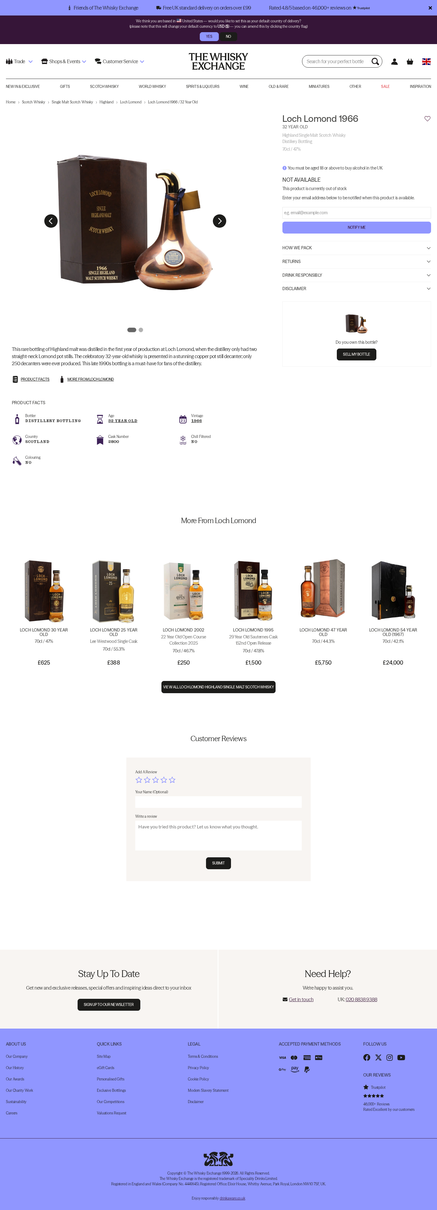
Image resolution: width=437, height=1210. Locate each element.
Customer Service (120, 61)
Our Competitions (110, 1101)
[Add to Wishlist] (427, 119)
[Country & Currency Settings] (426, 61)
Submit (218, 863)
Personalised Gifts (110, 1079)
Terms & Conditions (203, 1056)
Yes (209, 36)
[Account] (394, 61)
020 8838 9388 (361, 999)
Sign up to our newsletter (109, 1004)
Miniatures (319, 86)
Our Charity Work (19, 1090)
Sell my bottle (356, 354)
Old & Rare (279, 86)
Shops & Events (64, 61)
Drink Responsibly (302, 275)
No (228, 36)
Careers (11, 1113)
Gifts (65, 86)
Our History (15, 1068)
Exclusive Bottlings (111, 1090)
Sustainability (16, 1101)
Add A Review (146, 772)
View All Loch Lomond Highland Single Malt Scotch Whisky (218, 687)
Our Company (17, 1056)
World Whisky (152, 86)
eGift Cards (105, 1068)
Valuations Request (111, 1113)
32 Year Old (122, 420)
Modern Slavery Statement (208, 1090)
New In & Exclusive (23, 86)
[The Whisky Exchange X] (378, 1057)
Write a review (146, 816)
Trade (19, 61)
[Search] (376, 61)
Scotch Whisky (104, 86)
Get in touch (301, 999)
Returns (291, 262)
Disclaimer (294, 289)
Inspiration (420, 86)
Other (355, 86)
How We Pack (297, 248)
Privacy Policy (198, 1068)
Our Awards (15, 1079)
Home (10, 102)
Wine (244, 86)
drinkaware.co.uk (232, 1198)
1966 (196, 420)
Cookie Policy (198, 1079)
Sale (385, 86)
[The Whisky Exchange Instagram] (389, 1057)
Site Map (104, 1056)
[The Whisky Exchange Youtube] (401, 1057)
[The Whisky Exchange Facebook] (366, 1057)
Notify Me (357, 227)
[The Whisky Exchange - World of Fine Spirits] (218, 61)
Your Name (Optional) (151, 792)
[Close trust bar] (430, 7)
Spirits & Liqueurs (202, 86)
